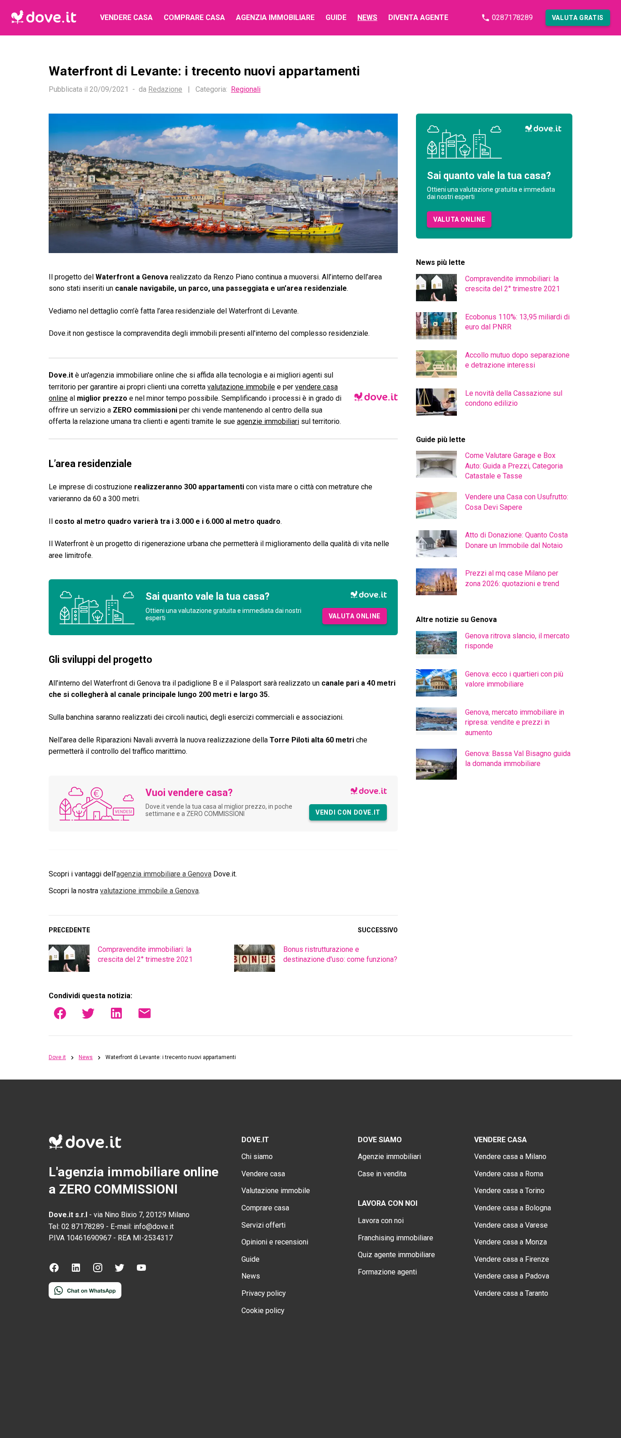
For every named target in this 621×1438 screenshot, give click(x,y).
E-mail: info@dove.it (142, 1226)
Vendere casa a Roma (508, 1173)
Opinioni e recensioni (274, 1242)
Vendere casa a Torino (509, 1190)
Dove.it (57, 1057)
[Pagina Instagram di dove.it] (97, 1270)
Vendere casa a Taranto (511, 1293)
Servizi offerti (263, 1225)
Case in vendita (382, 1173)
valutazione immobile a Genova (149, 890)
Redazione (165, 89)
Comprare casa (194, 17)
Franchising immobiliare (395, 1238)
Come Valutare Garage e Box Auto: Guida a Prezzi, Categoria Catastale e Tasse (514, 465)
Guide (336, 17)
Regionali (245, 89)
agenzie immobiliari (268, 421)
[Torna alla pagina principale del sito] (43, 17)
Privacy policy (263, 1293)
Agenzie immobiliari (389, 1156)
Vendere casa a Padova (511, 1276)
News (367, 17)
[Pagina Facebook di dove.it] (54, 1270)
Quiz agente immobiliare (396, 1254)
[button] (578, 18)
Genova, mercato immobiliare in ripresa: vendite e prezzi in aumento (514, 722)
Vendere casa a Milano (510, 1156)
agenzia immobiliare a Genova (163, 874)
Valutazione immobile (275, 1190)
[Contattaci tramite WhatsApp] (85, 1296)
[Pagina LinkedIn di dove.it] (75, 1270)
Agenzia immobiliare (275, 17)
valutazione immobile (241, 387)
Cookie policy (263, 1310)
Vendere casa (126, 17)
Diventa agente (418, 17)
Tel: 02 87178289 (76, 1226)
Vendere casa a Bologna (512, 1208)
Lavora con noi (381, 1220)
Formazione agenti (387, 1272)
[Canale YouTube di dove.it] (141, 1270)
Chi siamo (257, 1156)
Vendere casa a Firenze (511, 1259)
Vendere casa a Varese (511, 1225)
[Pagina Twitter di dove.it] (119, 1270)
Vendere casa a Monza (510, 1242)
